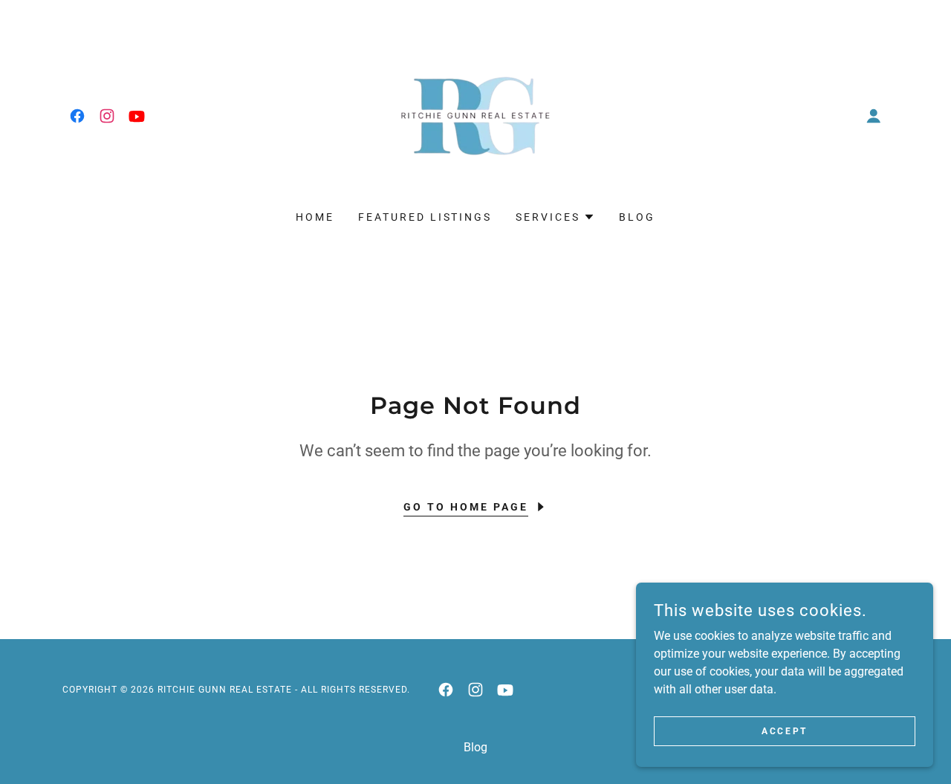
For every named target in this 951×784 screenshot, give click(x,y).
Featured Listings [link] (425, 217)
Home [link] (315, 217)
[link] (77, 116)
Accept (784, 730)
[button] (874, 116)
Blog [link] (637, 217)
